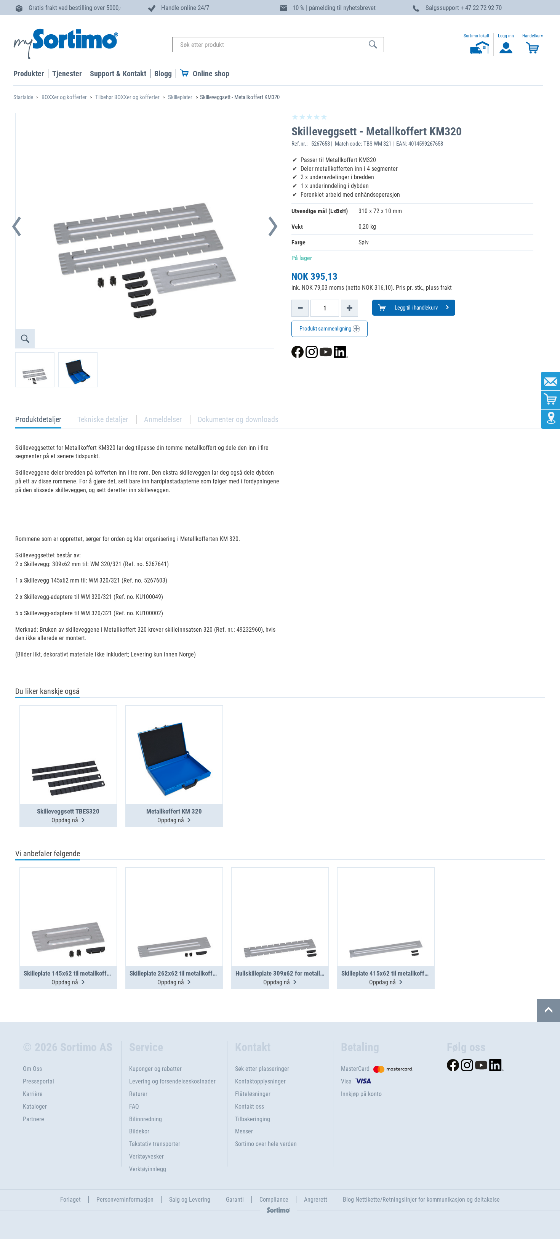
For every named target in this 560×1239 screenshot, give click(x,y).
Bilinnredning (145, 1119)
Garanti (235, 1199)
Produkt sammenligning (325, 328)
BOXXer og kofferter (64, 97)
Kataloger (35, 1106)
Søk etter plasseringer (262, 1068)
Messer (244, 1131)
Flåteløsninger (252, 1094)
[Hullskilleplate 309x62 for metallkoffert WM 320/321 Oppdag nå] (280, 898)
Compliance (273, 1199)
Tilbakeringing (252, 1119)
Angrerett (315, 1199)
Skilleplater (180, 97)
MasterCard (355, 1068)
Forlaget (70, 1199)
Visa (346, 1081)
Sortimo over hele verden (266, 1144)
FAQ (134, 1106)
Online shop (211, 73)
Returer (138, 1094)
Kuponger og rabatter (155, 1068)
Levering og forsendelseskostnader (172, 1081)
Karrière (33, 1094)
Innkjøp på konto (361, 1094)
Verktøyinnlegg (147, 1169)
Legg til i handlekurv (416, 307)
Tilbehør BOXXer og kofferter (127, 97)
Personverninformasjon (125, 1199)
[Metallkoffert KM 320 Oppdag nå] (174, 736)
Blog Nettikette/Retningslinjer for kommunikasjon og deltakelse (421, 1199)
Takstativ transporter (154, 1144)
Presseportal (38, 1081)
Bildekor (139, 1131)
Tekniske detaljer (102, 419)
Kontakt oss (249, 1106)
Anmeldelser (163, 419)
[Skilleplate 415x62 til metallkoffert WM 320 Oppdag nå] (386, 898)
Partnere (33, 1119)
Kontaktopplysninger (260, 1081)
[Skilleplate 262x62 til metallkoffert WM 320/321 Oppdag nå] (174, 898)
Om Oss (32, 1068)
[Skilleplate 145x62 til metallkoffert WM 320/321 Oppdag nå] (68, 898)
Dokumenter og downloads (238, 419)
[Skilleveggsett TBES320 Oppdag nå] (68, 736)
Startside (23, 97)
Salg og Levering (189, 1199)
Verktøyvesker (146, 1156)
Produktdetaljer (38, 421)
